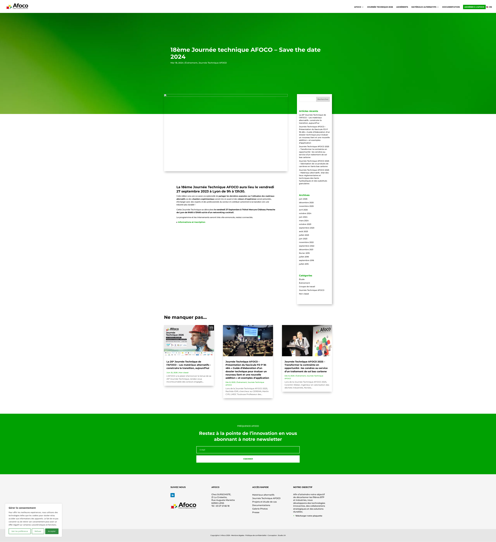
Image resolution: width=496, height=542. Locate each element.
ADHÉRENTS (402, 7)
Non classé (304, 294)
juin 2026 (303, 199)
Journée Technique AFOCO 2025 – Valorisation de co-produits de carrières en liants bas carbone (314, 164)
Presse (255, 512)
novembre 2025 (306, 206)
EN (490, 7)
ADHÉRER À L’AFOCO (474, 7)
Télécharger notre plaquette (308, 516)
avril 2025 (303, 210)
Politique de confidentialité (256, 535)
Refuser (38, 531)
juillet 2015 (304, 264)
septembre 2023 (306, 228)
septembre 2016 (306, 260)
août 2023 (303, 231)
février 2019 (304, 253)
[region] (33, 520)
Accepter (52, 531)
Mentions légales (237, 535)
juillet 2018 (304, 257)
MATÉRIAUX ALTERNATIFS (423, 7)
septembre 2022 (306, 246)
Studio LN (282, 535)
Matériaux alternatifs (263, 495)
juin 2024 (303, 217)
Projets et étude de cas (264, 502)
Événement (191, 63)
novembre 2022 (306, 242)
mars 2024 (304, 220)
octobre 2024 (305, 213)
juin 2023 (303, 239)
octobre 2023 (305, 224)
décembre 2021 (306, 249)
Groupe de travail (307, 286)
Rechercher (322, 99)
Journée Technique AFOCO (213, 63)
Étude (302, 279)
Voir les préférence (19, 531)
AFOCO (357, 7)
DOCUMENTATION (451, 7)
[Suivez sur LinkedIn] (173, 495)
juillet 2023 (304, 235)
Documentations (261, 505)
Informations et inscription (191, 222)
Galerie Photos (260, 509)
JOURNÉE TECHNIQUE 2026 (380, 7)
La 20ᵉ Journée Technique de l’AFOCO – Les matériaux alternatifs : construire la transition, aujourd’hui (188, 365)
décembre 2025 (306, 202)
